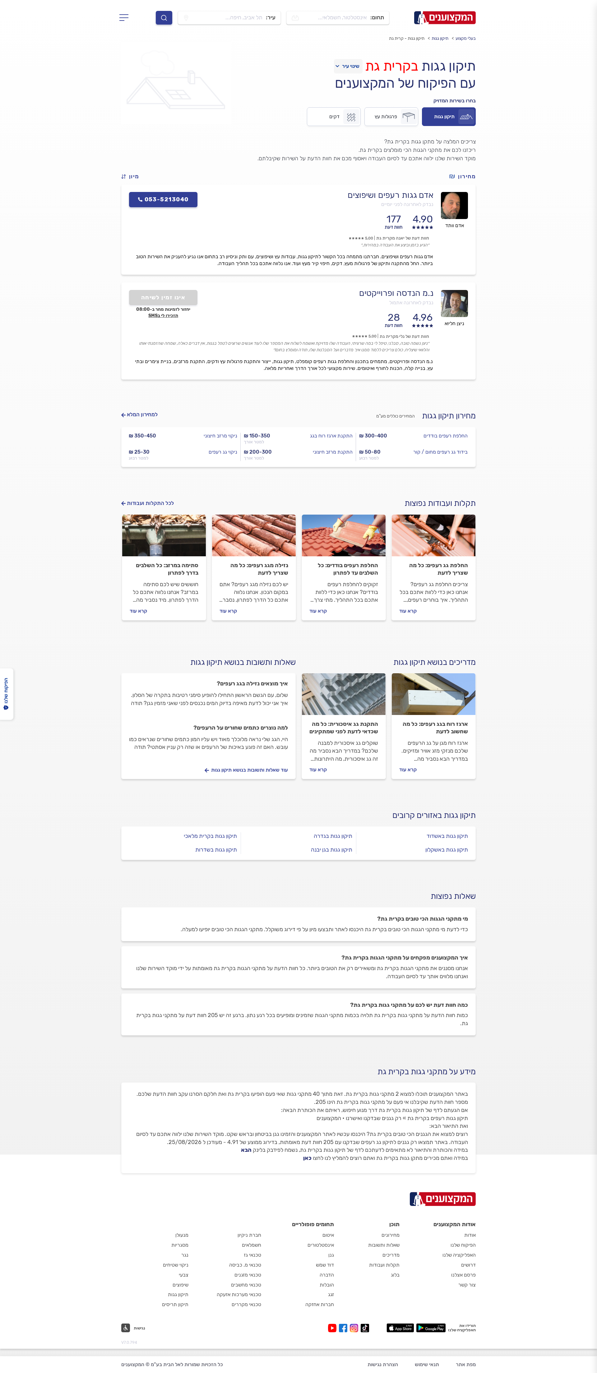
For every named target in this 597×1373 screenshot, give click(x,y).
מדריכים (391, 1255)
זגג (331, 1294)
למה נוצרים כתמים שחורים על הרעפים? (240, 727)
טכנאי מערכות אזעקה (239, 1294)
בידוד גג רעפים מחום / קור (440, 452)
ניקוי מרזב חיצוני (220, 436)
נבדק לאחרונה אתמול (411, 303)
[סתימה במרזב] (164, 538)
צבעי (183, 1275)
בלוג (395, 1275)
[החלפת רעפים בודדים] (344, 538)
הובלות (327, 1285)
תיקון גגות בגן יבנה (331, 849)
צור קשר (467, 1285)
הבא (246, 1150)
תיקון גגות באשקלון (446, 849)
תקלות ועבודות (384, 1265)
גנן (331, 1255)
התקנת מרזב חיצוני (333, 452)
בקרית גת (391, 66)
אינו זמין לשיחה (163, 297)
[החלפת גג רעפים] (433, 538)
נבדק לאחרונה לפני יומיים (407, 204)
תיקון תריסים (175, 1304)
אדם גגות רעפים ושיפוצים (390, 195)
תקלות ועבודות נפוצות (440, 503)
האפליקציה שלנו (459, 1255)
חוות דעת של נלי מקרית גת (404, 336)
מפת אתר (466, 1364)
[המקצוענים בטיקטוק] (365, 1328)
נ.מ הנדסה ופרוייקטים (396, 293)
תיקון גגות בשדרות (216, 849)
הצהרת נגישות (383, 1364)
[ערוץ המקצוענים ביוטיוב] (333, 1328)
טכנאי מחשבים (246, 1285)
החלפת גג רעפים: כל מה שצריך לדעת (438, 569)
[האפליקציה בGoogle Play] (431, 1328)
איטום (328, 1235)
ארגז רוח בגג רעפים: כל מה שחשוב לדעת (435, 728)
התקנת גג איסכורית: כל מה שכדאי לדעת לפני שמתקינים (343, 728)
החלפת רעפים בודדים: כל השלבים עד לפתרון (348, 569)
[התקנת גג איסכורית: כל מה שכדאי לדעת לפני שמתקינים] (344, 697)
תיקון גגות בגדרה (333, 836)
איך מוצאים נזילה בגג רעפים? (252, 683)
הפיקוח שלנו (463, 1245)
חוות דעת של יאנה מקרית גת (402, 238)
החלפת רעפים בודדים (445, 436)
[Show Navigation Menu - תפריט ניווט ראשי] (125, 17)
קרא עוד (408, 611)
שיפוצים (180, 1285)
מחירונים (391, 1235)
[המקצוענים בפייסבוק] (344, 1328)
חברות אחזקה (319, 1304)
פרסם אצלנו (463, 1275)
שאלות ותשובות (384, 1245)
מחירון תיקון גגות (449, 416)
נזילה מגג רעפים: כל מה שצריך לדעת (259, 569)
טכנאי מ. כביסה (245, 1265)
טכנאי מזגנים (247, 1275)
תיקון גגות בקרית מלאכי (210, 836)
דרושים (468, 1265)
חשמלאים (251, 1245)
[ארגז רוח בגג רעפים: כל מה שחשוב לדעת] (433, 697)
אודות (470, 1235)
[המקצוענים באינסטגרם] (355, 1328)
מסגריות (179, 1245)
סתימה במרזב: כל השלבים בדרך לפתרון (167, 569)
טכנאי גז (252, 1255)
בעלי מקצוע (466, 38)
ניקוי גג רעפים (223, 452)
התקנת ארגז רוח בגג (331, 436)
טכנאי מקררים (246, 1304)
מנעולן (181, 1235)
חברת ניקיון (249, 1235)
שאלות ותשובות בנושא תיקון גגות (243, 662)
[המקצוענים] (445, 17)
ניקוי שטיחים (175, 1265)
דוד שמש (325, 1265)
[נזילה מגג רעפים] (254, 538)
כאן (307, 1158)
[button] (132, 176)
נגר (184, 1255)
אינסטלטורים (321, 1245)
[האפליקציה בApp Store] (400, 1328)
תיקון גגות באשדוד (447, 836)
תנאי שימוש (427, 1364)
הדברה (327, 1275)
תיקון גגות (440, 38)
